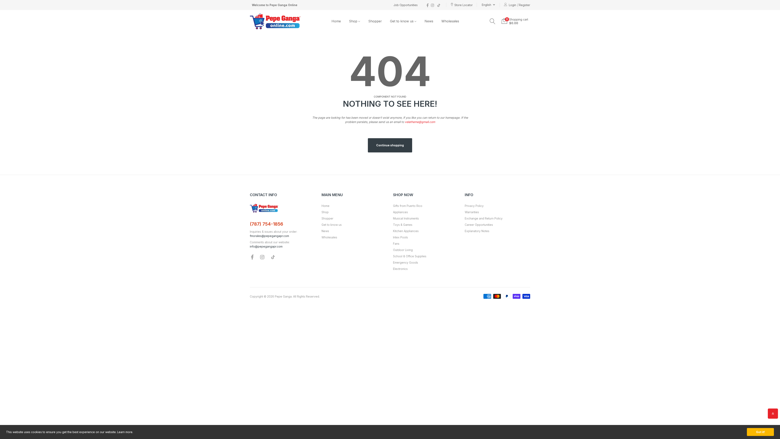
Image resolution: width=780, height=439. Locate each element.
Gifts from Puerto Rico (407, 206)
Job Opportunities (405, 5)
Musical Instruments (406, 218)
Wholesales (329, 237)
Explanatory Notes (477, 231)
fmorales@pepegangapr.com (269, 236)
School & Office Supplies (409, 256)
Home (325, 206)
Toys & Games (402, 224)
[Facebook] (427, 5)
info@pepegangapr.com (266, 246)
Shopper (327, 218)
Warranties (472, 212)
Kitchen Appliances (406, 231)
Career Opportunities (479, 224)
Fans (396, 243)
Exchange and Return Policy (484, 218)
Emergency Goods (405, 262)
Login (512, 5)
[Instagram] (432, 5)
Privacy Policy (474, 206)
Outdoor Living (403, 250)
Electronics (400, 269)
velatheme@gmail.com (420, 122)
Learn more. (125, 432)
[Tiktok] (439, 5)
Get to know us (332, 224)
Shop (325, 212)
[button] (492, 21)
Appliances (400, 212)
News (325, 231)
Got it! (760, 432)
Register (524, 5)
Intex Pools (400, 237)
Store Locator (463, 5)
